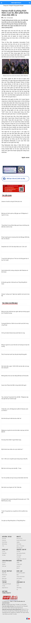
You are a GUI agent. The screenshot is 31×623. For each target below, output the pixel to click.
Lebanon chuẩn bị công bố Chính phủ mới (11, 201)
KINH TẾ (19, 536)
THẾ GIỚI (4, 582)
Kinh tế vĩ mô (19, 538)
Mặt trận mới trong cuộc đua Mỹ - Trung (11, 468)
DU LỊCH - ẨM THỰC (7, 571)
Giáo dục (4, 540)
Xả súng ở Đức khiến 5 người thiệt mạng (11, 439)
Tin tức (3, 551)
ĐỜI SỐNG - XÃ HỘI (6, 536)
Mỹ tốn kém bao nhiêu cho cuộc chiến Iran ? (12, 449)
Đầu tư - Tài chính (20, 546)
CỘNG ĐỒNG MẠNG (7, 560)
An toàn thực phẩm (21, 572)
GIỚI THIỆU (4, 591)
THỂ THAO (19, 560)
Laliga (18, 562)
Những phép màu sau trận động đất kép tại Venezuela (14, 375)
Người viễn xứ (5, 587)
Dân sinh (4, 538)
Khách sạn (4, 574)
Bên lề (18, 568)
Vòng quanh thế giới (6, 583)
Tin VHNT (19, 557)
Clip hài (3, 564)
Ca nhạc (18, 551)
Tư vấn (18, 580)
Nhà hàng (4, 580)
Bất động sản (19, 547)
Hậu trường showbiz (21, 553)
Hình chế (4, 566)
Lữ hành (4, 576)
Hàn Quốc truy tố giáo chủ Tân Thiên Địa (11, 487)
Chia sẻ (3, 562)
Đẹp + (18, 574)
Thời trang (19, 555)
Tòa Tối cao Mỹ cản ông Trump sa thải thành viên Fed (14, 477)
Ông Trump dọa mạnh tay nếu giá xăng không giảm (14, 354)
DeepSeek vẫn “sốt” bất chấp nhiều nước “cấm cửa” (14, 246)
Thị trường (19, 544)
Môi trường (4, 544)
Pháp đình (4, 553)
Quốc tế (18, 566)
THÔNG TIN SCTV (6, 593)
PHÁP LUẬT (5, 549)
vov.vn (27, 157)
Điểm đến (4, 572)
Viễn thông (19, 587)
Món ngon (4, 578)
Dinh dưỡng (19, 578)
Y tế (3, 546)
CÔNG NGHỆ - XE (21, 582)
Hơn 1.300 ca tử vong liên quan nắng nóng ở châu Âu (14, 458)
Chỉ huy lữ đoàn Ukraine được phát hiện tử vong (13, 333)
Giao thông (4, 542)
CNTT (18, 585)
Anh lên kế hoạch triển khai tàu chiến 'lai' (11, 418)
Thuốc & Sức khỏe (20, 576)
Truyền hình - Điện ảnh (21, 559)
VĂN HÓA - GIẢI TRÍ (21, 549)
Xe (17, 589)
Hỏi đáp (3, 555)
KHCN (18, 583)
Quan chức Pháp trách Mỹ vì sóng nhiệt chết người (13, 385)
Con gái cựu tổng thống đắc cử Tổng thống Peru (13, 520)
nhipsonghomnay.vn (16, 2)
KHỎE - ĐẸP (19, 571)
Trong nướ (19, 564)
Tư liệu (3, 585)
